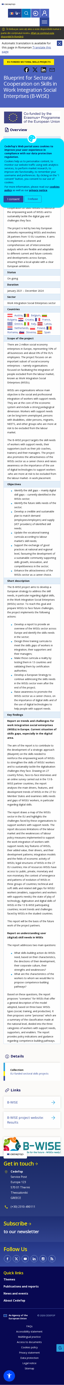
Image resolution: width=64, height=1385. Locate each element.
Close (59, 43)
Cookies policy (29, 1347)
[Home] (8, 4)
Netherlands (21, 328)
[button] (26, 69)
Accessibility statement (29, 1331)
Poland (41, 328)
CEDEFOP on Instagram (43, 1258)
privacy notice (38, 190)
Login (35, 13)
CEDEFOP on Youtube (25, 1258)
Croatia (29, 319)
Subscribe (15, 1223)
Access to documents (29, 1342)
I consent (13, 199)
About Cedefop (14, 1300)
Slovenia (31, 332)
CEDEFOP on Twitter (16, 1258)
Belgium (35, 315)
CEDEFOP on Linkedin (34, 1258)
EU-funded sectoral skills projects (29, 1073)
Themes (9, 1279)
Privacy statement (29, 1352)
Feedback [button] (60, 1348)
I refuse (33, 199)
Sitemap (29, 1368)
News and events (16, 1293)
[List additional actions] (19, 13)
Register (44, 13)
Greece (18, 323)
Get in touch (19, 1163)
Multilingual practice (29, 1336)
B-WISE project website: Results (25, 1119)
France (46, 319)
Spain (47, 332)
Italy (33, 323)
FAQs (29, 1326)
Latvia (47, 323)
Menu (44, 22)
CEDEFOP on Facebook (7, 1258)
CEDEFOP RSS (51, 1258)
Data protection (29, 1358)
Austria (18, 315)
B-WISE (12, 1102)
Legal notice (29, 1363)
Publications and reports (21, 1286)
